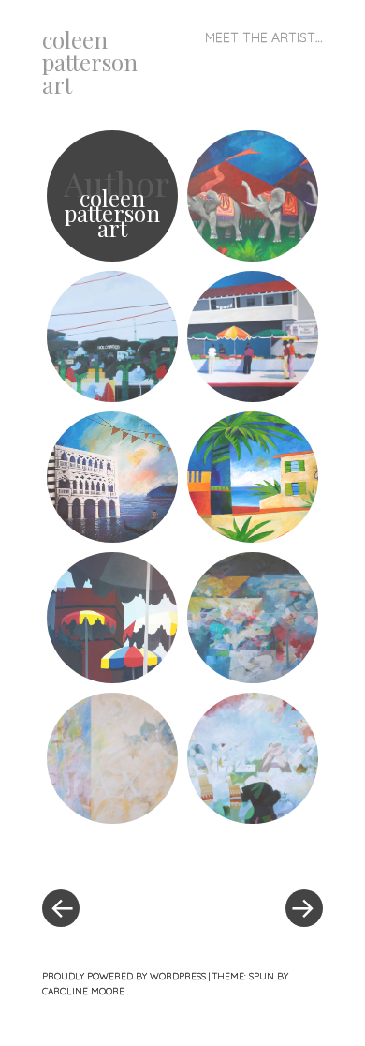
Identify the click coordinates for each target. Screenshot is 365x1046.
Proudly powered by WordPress (124, 976)
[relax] (252, 758)
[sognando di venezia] (112, 477)
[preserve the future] (252, 336)
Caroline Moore (84, 991)
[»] (252, 852)
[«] (112, 852)
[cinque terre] (252, 477)
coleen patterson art (90, 61)
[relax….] (112, 758)
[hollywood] (112, 336)
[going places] (252, 617)
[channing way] (112, 617)
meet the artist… (264, 37)
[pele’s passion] (252, 196)
